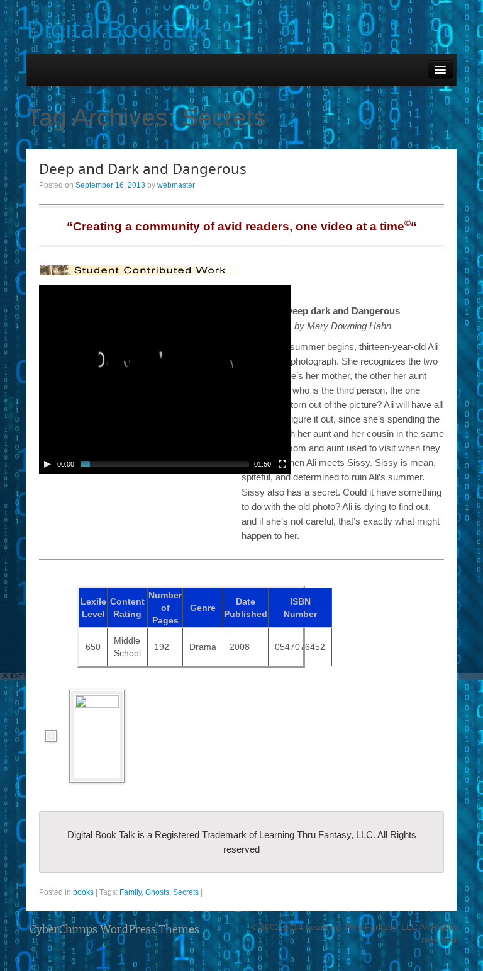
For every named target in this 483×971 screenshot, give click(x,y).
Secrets (186, 892)
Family (130, 892)
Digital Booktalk (116, 28)
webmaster (176, 185)
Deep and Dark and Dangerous (143, 168)
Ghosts (157, 892)
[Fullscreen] (282, 464)
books (83, 892)
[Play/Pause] (47, 464)
